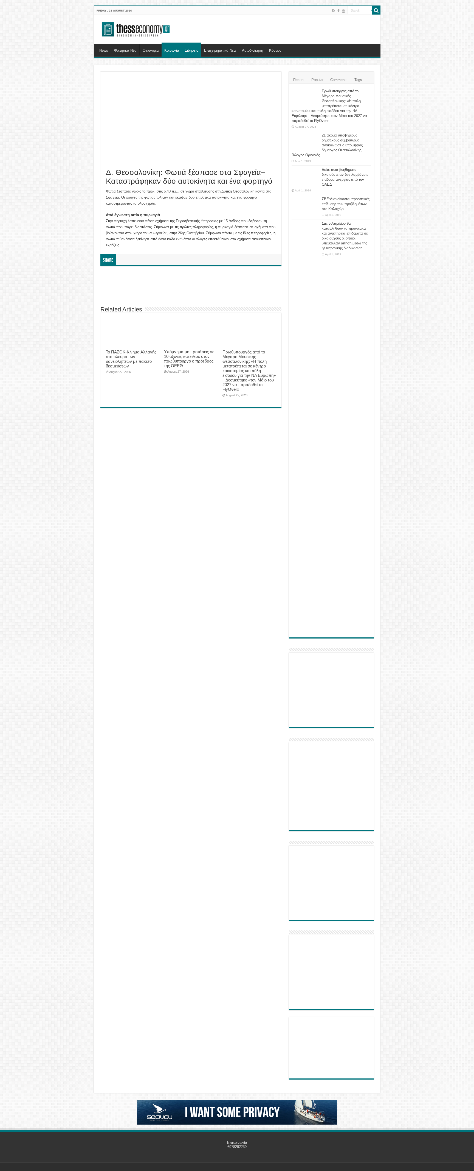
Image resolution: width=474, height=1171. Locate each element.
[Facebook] (338, 10)
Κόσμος (275, 50)
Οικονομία (151, 50)
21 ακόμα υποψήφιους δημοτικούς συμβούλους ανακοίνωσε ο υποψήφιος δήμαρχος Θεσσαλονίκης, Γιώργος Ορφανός (327, 145)
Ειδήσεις (191, 50)
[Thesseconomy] (136, 28)
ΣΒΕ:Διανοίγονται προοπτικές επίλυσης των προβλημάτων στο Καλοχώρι (345, 204)
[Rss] (334, 10)
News (103, 50)
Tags (358, 80)
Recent (298, 80)
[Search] (376, 10)
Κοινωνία (171, 50)
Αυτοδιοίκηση (252, 50)
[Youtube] (343, 10)
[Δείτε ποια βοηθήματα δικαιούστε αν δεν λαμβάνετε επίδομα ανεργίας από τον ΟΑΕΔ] (305, 176)
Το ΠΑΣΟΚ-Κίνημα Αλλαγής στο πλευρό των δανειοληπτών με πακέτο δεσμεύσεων (131, 359)
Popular (317, 80)
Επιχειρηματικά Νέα (220, 50)
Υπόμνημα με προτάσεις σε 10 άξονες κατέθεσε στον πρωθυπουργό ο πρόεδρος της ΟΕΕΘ (189, 358)
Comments (339, 80)
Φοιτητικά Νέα (125, 50)
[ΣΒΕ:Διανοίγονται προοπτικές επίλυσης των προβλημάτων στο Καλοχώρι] (305, 204)
